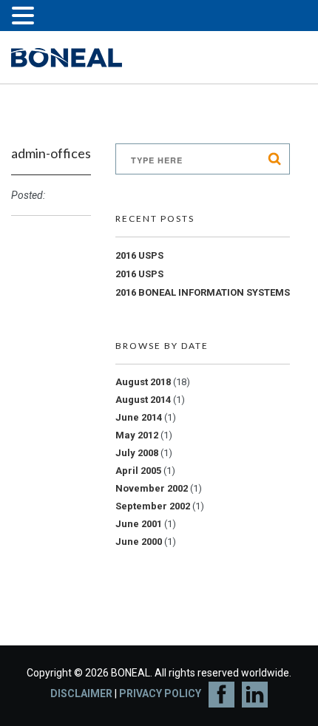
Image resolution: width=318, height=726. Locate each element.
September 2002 (152, 506)
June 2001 (138, 523)
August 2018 (143, 381)
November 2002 (151, 488)
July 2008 (136, 452)
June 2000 (138, 541)
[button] (25, 17)
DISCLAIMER (81, 693)
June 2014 (138, 417)
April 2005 (138, 470)
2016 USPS (139, 255)
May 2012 (136, 435)
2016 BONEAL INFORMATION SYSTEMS (202, 292)
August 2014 (143, 399)
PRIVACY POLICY (160, 693)
